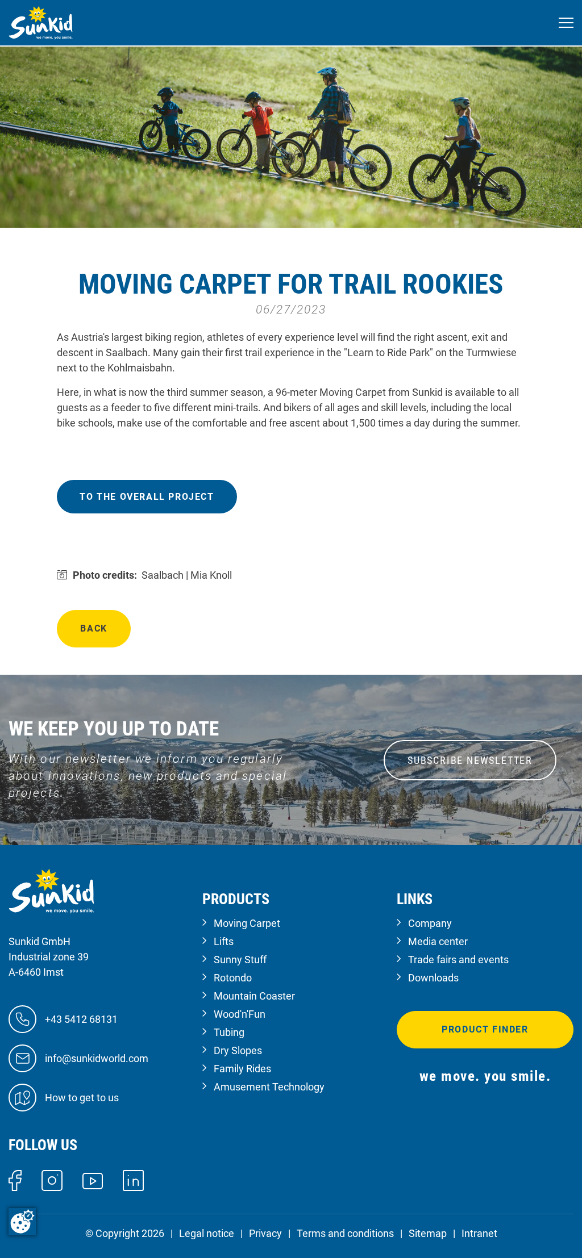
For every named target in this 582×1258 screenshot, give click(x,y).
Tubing (229, 1032)
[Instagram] (52, 1180)
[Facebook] (15, 1180)
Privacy (265, 1233)
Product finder (485, 1029)
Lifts (224, 941)
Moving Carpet (247, 923)
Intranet (479, 1233)
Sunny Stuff (240, 960)
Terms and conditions (345, 1233)
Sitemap (428, 1233)
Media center (438, 941)
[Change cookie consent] (22, 1221)
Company (430, 923)
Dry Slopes (238, 1050)
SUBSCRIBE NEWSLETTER (470, 760)
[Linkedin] (133, 1180)
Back (93, 628)
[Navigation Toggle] (566, 23)
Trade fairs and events (458, 960)
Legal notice (206, 1233)
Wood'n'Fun (239, 1014)
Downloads (433, 978)
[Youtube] (92, 1180)
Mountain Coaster (254, 996)
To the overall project (147, 496)
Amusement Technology (269, 1087)
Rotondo (233, 978)
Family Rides (242, 1069)
